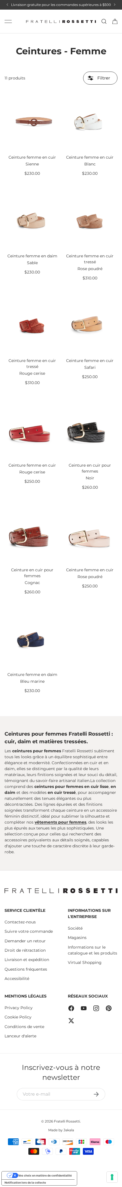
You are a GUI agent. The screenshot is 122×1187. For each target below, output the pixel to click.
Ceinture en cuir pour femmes (90, 468)
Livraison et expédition (27, 959)
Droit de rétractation (25, 950)
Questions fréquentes (26, 969)
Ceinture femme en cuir (32, 157)
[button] (115, 21)
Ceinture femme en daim (32, 255)
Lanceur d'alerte (20, 1036)
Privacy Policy (19, 1007)
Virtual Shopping (85, 962)
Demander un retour (25, 940)
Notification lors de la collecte (25, 1182)
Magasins (77, 937)
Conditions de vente (24, 1026)
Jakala (69, 1130)
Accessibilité (17, 978)
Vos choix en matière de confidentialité (45, 1175)
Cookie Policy (18, 1017)
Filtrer (103, 78)
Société (75, 928)
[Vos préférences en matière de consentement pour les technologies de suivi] (112, 1177)
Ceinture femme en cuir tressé (89, 258)
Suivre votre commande (29, 931)
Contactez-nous (20, 922)
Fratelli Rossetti (67, 1121)
